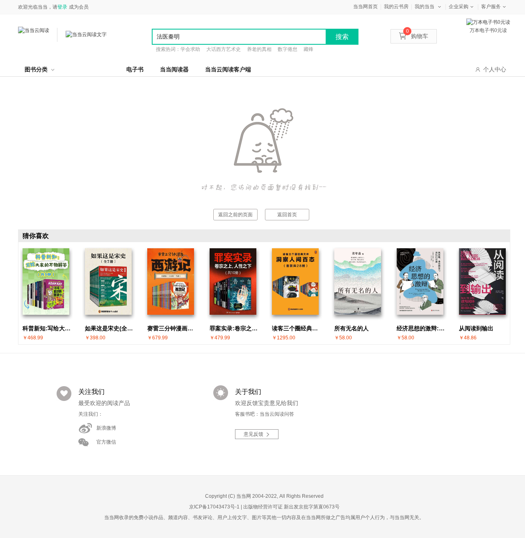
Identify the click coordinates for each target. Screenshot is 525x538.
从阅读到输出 (476, 328)
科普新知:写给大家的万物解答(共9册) (48, 328)
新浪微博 (106, 428)
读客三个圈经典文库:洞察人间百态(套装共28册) (297, 328)
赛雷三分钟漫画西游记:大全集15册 (172, 328)
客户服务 (491, 6)
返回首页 (287, 214)
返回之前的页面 (235, 214)
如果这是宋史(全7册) (110, 328)
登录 (62, 7)
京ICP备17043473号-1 (214, 507)
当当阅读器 (174, 69)
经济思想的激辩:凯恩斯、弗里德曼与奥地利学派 (422, 328)
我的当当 (424, 6)
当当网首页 (365, 6)
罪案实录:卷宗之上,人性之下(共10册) (235, 328)
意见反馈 (253, 434)
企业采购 (458, 6)
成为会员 (79, 7)
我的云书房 (396, 6)
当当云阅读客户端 (228, 69)
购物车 (417, 36)
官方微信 (106, 442)
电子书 (135, 69)
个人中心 (494, 69)
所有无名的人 (351, 328)
